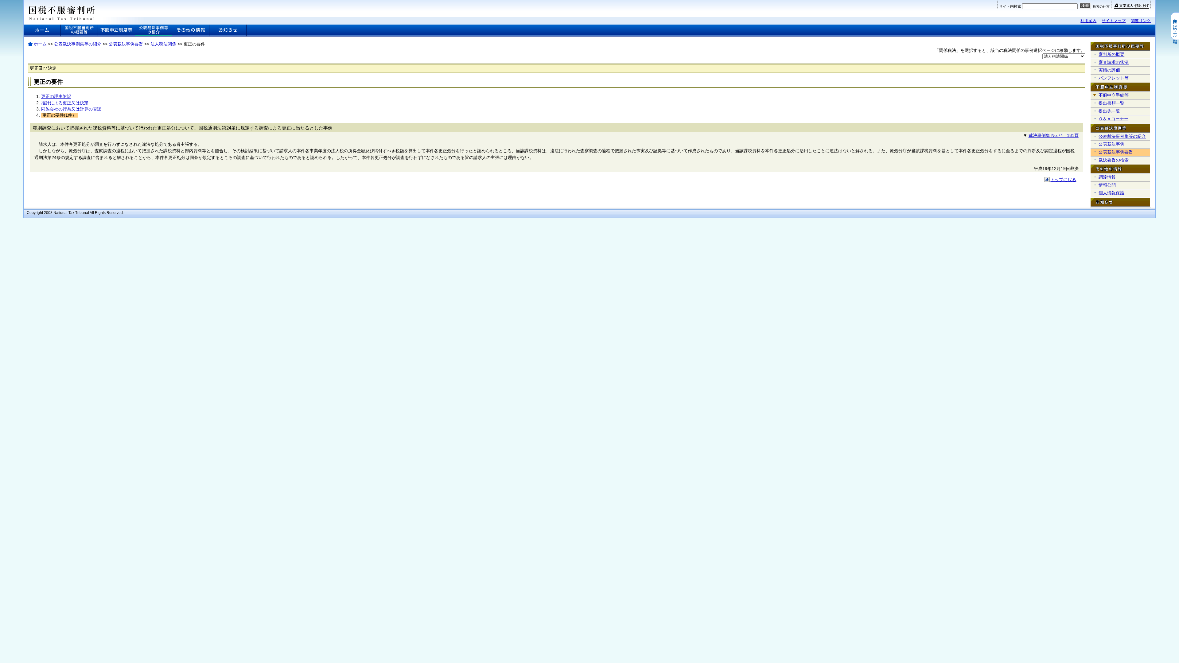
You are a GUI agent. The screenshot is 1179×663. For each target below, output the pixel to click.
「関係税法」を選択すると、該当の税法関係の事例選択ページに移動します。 (1010, 50)
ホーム (40, 43)
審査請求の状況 (1114, 62)
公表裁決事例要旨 (126, 43)
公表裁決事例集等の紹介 (77, 43)
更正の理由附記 (56, 96)
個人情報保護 (1111, 192)
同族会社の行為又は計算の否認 (71, 109)
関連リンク (1141, 20)
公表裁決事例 (1111, 144)
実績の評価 (1109, 70)
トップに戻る (1063, 179)
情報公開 (1107, 185)
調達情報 (1107, 177)
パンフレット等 (1114, 78)
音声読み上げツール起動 (1175, 26)
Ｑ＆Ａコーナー (1113, 118)
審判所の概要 (1111, 54)
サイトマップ (1114, 20)
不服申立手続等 (1114, 95)
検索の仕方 (1101, 6)
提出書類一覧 (1111, 103)
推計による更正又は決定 (64, 102)
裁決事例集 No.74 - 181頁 (1054, 135)
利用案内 (1088, 20)
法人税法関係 (163, 43)
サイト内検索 (1010, 6)
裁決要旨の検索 (1114, 159)
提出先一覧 (1109, 111)
